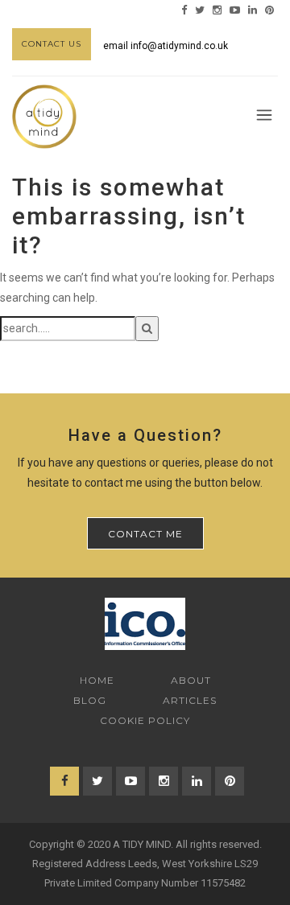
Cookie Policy (145, 720)
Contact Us (51, 44)
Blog (89, 700)
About (191, 680)
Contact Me (145, 534)
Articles (190, 700)
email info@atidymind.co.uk (165, 45)
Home (97, 680)
